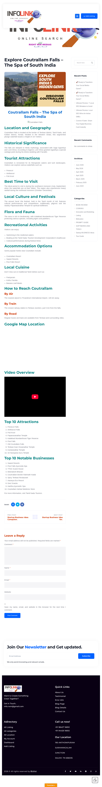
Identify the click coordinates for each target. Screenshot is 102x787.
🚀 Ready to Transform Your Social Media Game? (84, 85)
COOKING (80, 208)
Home (9, 38)
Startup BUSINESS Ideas (85, 233)
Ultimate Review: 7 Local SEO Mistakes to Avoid (85, 104)
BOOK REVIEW (81, 205)
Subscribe (86, 656)
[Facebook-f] (65, 771)
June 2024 (80, 186)
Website (7, 592)
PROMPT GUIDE (82, 222)
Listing (17, 38)
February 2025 (81, 182)
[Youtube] (76, 771)
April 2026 (79, 172)
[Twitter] (70, 771)
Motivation (79, 219)
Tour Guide (80, 236)
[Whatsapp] (96, 771)
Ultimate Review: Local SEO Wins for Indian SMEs (84, 113)
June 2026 (80, 165)
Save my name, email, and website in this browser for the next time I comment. (35, 608)
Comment (8, 544)
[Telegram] (86, 771)
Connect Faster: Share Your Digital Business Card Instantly (84, 124)
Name (7, 568)
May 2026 (79, 168)
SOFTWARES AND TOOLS (83, 227)
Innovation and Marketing (85, 212)
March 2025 (80, 179)
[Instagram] (91, 771)
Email (7, 580)
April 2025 (79, 175)
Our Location (63, 737)
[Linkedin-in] (81, 771)
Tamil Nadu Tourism (34, 493)
